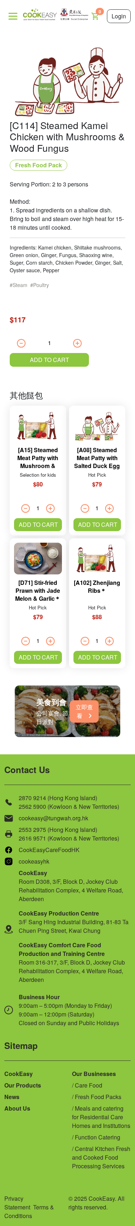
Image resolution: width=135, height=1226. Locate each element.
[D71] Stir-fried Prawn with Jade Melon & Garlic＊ (37, 590)
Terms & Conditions (29, 1211)
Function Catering (97, 1137)
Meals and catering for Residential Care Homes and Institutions (101, 1117)
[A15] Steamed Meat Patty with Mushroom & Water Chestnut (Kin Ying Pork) (38, 466)
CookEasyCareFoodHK (49, 850)
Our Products (22, 1085)
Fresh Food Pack (38, 165)
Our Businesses (94, 1074)
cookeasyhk (34, 861)
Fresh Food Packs (98, 1097)
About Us (17, 1108)
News (11, 1097)
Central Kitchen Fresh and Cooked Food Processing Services (101, 1157)
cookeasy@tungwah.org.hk (53, 818)
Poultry (41, 284)
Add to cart (49, 360)
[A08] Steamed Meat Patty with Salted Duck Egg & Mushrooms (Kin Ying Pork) (97, 466)
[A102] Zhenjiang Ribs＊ (97, 586)
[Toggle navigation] (13, 16)
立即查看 (84, 711)
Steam (20, 284)
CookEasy (18, 1074)
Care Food (88, 1085)
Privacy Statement (17, 1202)
